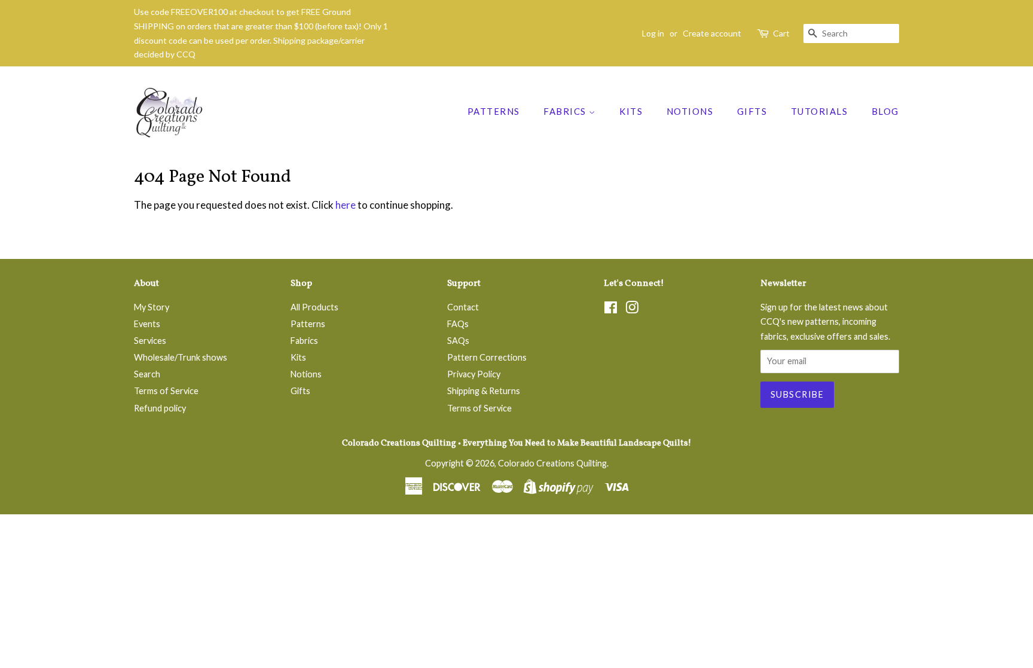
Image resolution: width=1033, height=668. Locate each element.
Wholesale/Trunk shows (180, 357)
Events (147, 324)
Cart (781, 33)
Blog (885, 111)
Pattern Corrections (487, 357)
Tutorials (819, 111)
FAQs (458, 324)
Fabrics (566, 111)
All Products (314, 307)
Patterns (493, 111)
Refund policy (160, 408)
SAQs (458, 340)
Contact (463, 307)
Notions (690, 111)
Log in (653, 33)
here (345, 205)
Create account (712, 33)
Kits (631, 111)
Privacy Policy (473, 374)
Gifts (752, 111)
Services (150, 340)
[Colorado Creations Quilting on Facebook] (611, 309)
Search (147, 374)
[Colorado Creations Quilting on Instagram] (631, 309)
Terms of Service (166, 391)
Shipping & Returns (483, 391)
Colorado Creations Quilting (552, 463)
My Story (151, 307)
